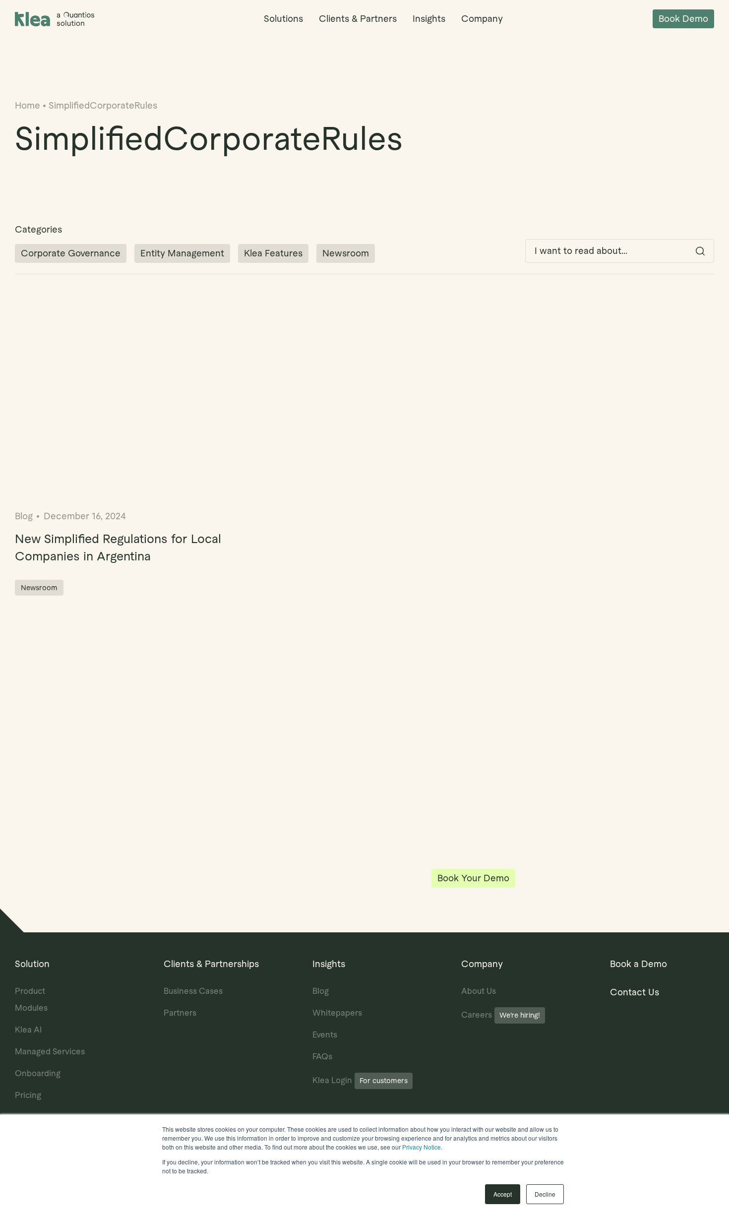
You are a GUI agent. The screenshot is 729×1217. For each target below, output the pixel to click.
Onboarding (38, 1073)
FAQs (322, 1056)
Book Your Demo (473, 878)
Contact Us (634, 992)
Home (27, 105)
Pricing (28, 1095)
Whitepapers (337, 1013)
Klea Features (273, 253)
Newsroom (345, 253)
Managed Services (50, 1051)
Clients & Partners (358, 18)
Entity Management (182, 253)
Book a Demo (638, 964)
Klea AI (28, 1029)
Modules (31, 1008)
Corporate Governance (71, 253)
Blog (320, 991)
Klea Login (360, 1080)
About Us (478, 991)
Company (482, 18)
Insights (429, 18)
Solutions (283, 18)
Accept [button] (502, 1194)
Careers (500, 1015)
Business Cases (193, 991)
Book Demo (683, 18)
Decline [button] (545, 1194)
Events (324, 1034)
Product (30, 991)
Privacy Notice (421, 1147)
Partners (180, 1013)
